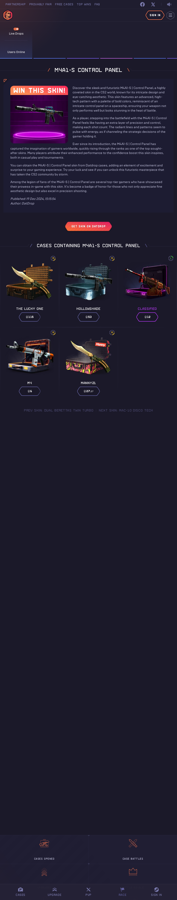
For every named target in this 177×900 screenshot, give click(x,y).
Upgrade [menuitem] (54, 895)
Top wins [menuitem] (84, 4)
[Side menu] (170, 15)
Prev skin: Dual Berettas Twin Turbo (59, 410)
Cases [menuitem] (20, 895)
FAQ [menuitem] (97, 4)
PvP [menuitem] (91, 891)
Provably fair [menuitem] (40, 4)
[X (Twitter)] (153, 4)
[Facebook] (142, 4)
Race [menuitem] (124, 891)
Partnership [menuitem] (16, 4)
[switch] (169, 4)
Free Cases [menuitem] (64, 4)
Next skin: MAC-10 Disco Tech (126, 410)
